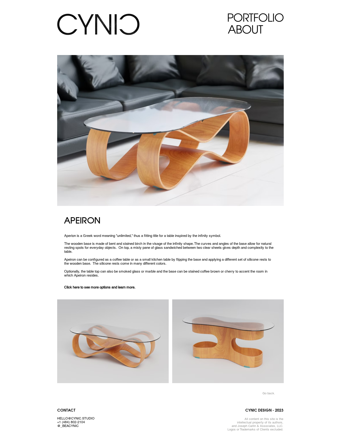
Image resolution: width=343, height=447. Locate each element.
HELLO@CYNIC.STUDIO (75, 418)
